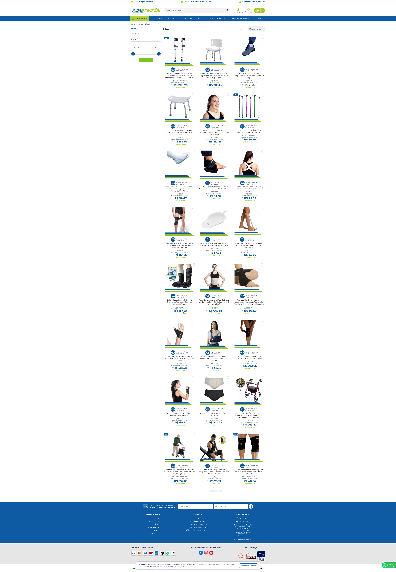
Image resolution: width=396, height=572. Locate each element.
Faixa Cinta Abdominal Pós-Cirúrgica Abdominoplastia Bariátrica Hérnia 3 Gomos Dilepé (214, 302)
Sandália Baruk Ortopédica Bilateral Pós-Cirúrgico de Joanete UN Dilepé (214, 188)
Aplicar (146, 60)
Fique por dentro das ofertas (163, 506)
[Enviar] (251, 506)
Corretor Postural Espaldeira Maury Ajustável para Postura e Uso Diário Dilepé (249, 189)
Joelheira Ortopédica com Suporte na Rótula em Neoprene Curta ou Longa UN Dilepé (249, 472)
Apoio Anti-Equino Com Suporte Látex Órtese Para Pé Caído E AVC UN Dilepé (248, 245)
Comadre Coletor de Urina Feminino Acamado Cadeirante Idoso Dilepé (214, 244)
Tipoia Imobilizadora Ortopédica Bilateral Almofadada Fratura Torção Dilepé (214, 359)
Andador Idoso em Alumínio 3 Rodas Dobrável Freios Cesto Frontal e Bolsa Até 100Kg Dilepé (179, 472)
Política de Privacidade (198, 524)
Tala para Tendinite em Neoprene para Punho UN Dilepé (179, 414)
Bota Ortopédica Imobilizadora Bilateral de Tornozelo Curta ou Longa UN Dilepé (179, 302)
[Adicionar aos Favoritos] (193, 38)
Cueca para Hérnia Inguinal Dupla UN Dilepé (214, 414)
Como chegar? (242, 536)
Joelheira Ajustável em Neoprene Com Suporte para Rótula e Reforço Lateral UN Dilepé (179, 245)
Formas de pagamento (198, 527)
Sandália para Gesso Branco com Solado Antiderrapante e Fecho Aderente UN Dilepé (179, 189)
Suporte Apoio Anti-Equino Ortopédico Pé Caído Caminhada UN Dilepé (249, 76)
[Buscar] (227, 10)
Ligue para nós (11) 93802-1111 (253, 2)
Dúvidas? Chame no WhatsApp (197, 2)
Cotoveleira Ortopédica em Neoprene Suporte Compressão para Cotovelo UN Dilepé (214, 472)
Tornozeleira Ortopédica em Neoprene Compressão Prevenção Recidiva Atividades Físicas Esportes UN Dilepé (248, 303)
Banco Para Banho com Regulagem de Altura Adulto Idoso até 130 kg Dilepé (179, 132)
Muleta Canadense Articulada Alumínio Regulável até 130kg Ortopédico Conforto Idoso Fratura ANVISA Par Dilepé (179, 77)
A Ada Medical (153, 527)
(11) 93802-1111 (243, 518)
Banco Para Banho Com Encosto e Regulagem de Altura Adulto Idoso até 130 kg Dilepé (214, 76)
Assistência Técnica (198, 518)
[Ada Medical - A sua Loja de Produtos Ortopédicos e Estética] (146, 13)
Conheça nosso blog (145, 2)
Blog (153, 533)
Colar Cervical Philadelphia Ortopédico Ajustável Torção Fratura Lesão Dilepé (214, 132)
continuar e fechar (248, 566)
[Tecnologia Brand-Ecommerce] (260, 568)
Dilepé (136, 33)
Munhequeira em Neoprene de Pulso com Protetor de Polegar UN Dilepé (179, 359)
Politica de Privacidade (178, 566)
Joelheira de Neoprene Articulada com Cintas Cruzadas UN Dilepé (248, 358)
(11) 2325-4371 (243, 521)
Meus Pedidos (153, 524)
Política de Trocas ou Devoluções (197, 530)
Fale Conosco (153, 521)
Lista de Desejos (153, 530)
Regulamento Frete (198, 521)
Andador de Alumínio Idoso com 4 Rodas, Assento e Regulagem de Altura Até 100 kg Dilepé (249, 415)
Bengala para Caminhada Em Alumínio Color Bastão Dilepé (249, 131)
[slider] (133, 54)
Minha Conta (153, 518)
